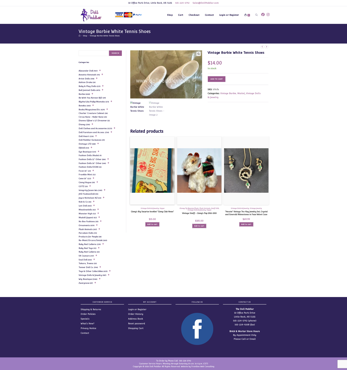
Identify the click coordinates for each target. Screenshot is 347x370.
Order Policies (88, 314)
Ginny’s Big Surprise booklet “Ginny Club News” (152, 211)
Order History (135, 314)
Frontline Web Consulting (202, 366)
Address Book (135, 319)
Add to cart (217, 79)
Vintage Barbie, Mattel (232, 93)
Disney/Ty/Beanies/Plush (188, 208)
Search (115, 53)
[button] (198, 54)
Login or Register (137, 309)
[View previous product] (262, 47)
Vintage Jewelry (256, 208)
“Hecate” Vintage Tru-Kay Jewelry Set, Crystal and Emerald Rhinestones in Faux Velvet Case (246, 213)
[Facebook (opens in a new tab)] (263, 14)
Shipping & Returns (91, 309)
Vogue (162, 208)
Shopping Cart (135, 328)
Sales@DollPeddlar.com (206, 3)
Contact (85, 333)
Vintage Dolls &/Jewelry (150, 208)
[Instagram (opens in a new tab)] (268, 14)
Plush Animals (204, 208)
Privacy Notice (88, 328)
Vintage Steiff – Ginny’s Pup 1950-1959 (199, 213)
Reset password (136, 323)
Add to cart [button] (152, 224)
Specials (85, 319)
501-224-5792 (182, 3)
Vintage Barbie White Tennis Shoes (105, 36)
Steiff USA (215, 208)
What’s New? (87, 323)
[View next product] (266, 47)
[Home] (79, 36)
